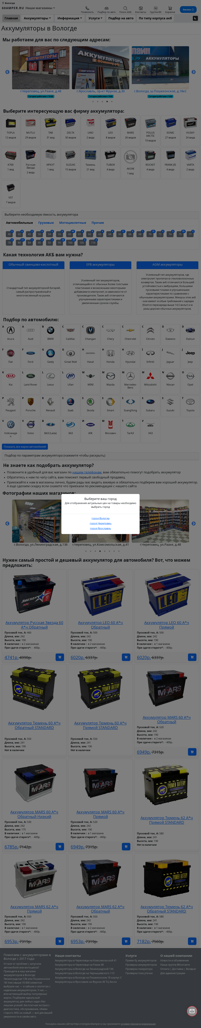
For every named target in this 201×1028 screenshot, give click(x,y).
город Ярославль (100, 528)
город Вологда (100, 518)
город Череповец (100, 523)
